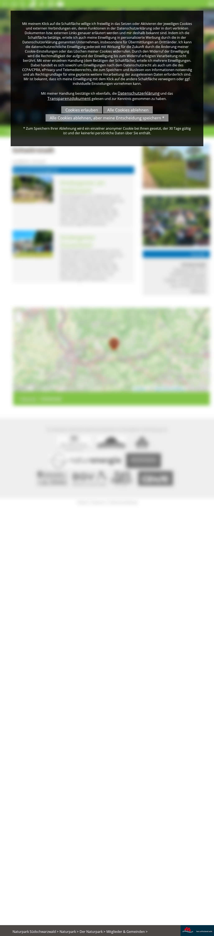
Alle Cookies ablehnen (128, 109)
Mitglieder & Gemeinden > (127, 931)
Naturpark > (69, 931)
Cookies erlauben (81, 109)
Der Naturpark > (92, 931)
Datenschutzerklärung (138, 93)
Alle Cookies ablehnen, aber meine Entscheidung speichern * (107, 117)
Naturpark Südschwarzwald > (36, 931)
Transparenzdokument (69, 98)
